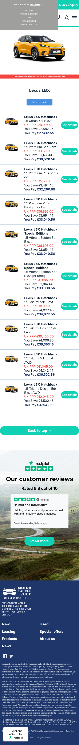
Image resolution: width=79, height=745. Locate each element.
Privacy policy (46, 731)
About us (47, 638)
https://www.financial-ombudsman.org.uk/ (34, 715)
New (6, 624)
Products (9, 638)
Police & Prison (28, 14)
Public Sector (29, 24)
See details (69, 125)
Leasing (8, 631)
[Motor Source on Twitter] (11, 656)
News (7, 646)
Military (29, 10)
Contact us (70, 731)
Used (44, 624)
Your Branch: (27, 4)
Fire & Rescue (29, 21)
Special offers (51, 631)
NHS (29, 17)
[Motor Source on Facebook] (5, 656)
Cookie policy (58, 731)
